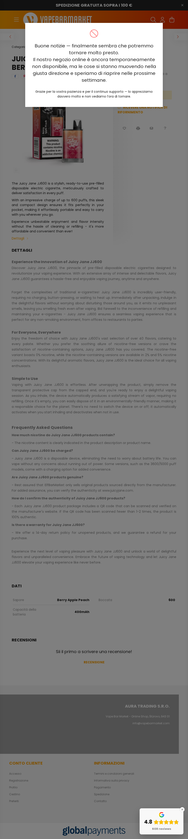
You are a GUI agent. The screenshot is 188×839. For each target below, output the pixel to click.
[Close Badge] (182, 809)
